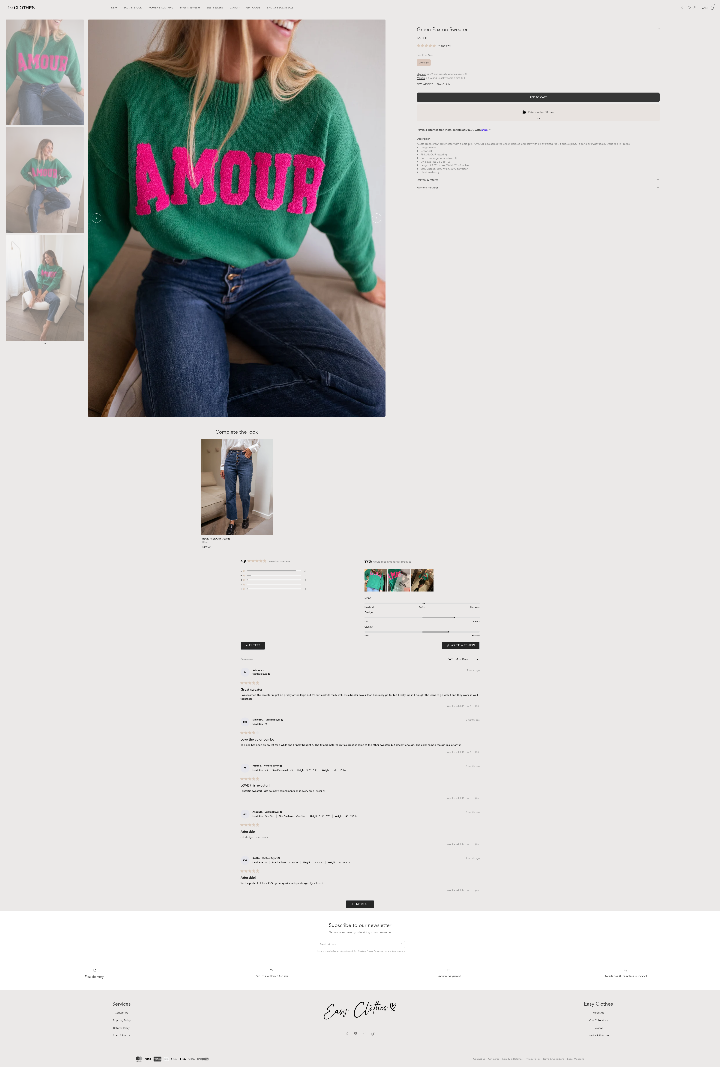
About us (598, 1012)
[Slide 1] (537, 118)
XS (217, 528)
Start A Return (121, 1035)
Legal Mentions (575, 1059)
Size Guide (443, 84)
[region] (399, 580)
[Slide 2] (539, 118)
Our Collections (598, 1020)
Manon (421, 78)
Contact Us (121, 1012)
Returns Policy (121, 1028)
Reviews (598, 1028)
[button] (434, 46)
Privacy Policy (373, 950)
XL (246, 528)
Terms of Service (391, 950)
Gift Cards (493, 1059)
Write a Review (464, 646)
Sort (450, 659)
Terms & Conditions (553, 1059)
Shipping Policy (121, 1020)
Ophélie (421, 74)
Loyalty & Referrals (598, 1035)
